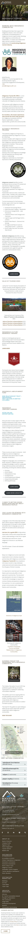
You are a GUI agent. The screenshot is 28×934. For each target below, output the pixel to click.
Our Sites (4, 882)
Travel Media (5, 884)
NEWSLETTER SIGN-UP (8, 828)
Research (4, 905)
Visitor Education (6, 873)
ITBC (3, 84)
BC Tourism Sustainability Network (11, 896)
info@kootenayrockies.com (10, 814)
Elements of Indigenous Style (14, 615)
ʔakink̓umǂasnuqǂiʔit (11, 769)
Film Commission (6, 899)
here (17, 925)
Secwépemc (10, 784)
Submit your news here (9, 822)
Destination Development (8, 863)
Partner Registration (7, 846)
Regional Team (6, 844)
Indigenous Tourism (7, 867)
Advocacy (4, 894)
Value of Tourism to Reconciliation (12, 321)
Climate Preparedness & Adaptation (11, 860)
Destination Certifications (8, 861)
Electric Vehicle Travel (7, 865)
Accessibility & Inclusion (8, 858)
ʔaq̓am (9, 774)
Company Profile (6, 843)
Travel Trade (5, 886)
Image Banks (5, 901)
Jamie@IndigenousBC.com (9, 86)
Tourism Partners (6, 848)
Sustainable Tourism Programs (10, 869)
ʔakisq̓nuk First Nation (11, 763)
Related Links (5, 850)
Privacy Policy (13, 921)
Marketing (4, 880)
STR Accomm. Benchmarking (9, 907)
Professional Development (9, 903)
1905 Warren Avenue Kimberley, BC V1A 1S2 (8, 811)
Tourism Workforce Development (10, 871)
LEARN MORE (14, 274)
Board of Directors (7, 841)
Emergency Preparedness (8, 897)
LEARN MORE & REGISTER (14, 493)
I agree (5, 931)
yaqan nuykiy (11, 779)
